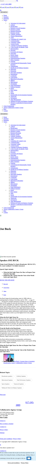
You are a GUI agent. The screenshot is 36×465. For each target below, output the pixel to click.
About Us (2, 420)
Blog (4, 109)
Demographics (14, 48)
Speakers (5, 17)
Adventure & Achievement (17, 23)
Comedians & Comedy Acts (18, 39)
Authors (12, 25)
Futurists (12, 61)
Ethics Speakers (14, 60)
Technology (13, 98)
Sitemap (2, 432)
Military (12, 80)
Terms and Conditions (14, 462)
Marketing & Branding (16, 79)
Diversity (13, 50)
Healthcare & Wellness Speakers (19, 68)
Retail (12, 88)
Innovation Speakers (16, 72)
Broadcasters (14, 26)
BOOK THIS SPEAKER (7, 280)
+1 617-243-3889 (5, 4)
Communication (14, 41)
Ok (29, 458)
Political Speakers (15, 87)
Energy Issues (14, 55)
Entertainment (14, 56)
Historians (13, 69)
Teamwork (13, 96)
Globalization (14, 66)
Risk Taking (13, 90)
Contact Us (3, 426)
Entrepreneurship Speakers (17, 58)
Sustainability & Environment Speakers (21, 95)
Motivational (13, 82)
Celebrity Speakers (15, 34)
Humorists (13, 71)
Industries (6, 18)
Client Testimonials (8, 106)
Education (13, 53)
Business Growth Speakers (17, 28)
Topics (5, 20)
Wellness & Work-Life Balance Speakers (21, 101)
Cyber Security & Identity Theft (19, 47)
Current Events (14, 44)
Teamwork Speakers (19, 384)
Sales (11, 91)
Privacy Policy (4, 429)
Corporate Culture (15, 42)
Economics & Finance (16, 52)
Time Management (15, 99)
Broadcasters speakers (7, 376)
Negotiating (13, 83)
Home (5, 15)
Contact (5, 111)
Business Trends (14, 33)
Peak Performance (15, 85)
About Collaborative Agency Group (13, 107)
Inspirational (13, 74)
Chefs (12, 37)
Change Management (16, 36)
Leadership (13, 76)
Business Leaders (15, 29)
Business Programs (15, 31)
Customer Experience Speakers (19, 45)
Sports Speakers (6, 384)
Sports (12, 93)
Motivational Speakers (7, 380)
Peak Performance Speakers (24, 380)
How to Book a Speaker (6, 423)
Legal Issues (13, 77)
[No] (32, 458)
